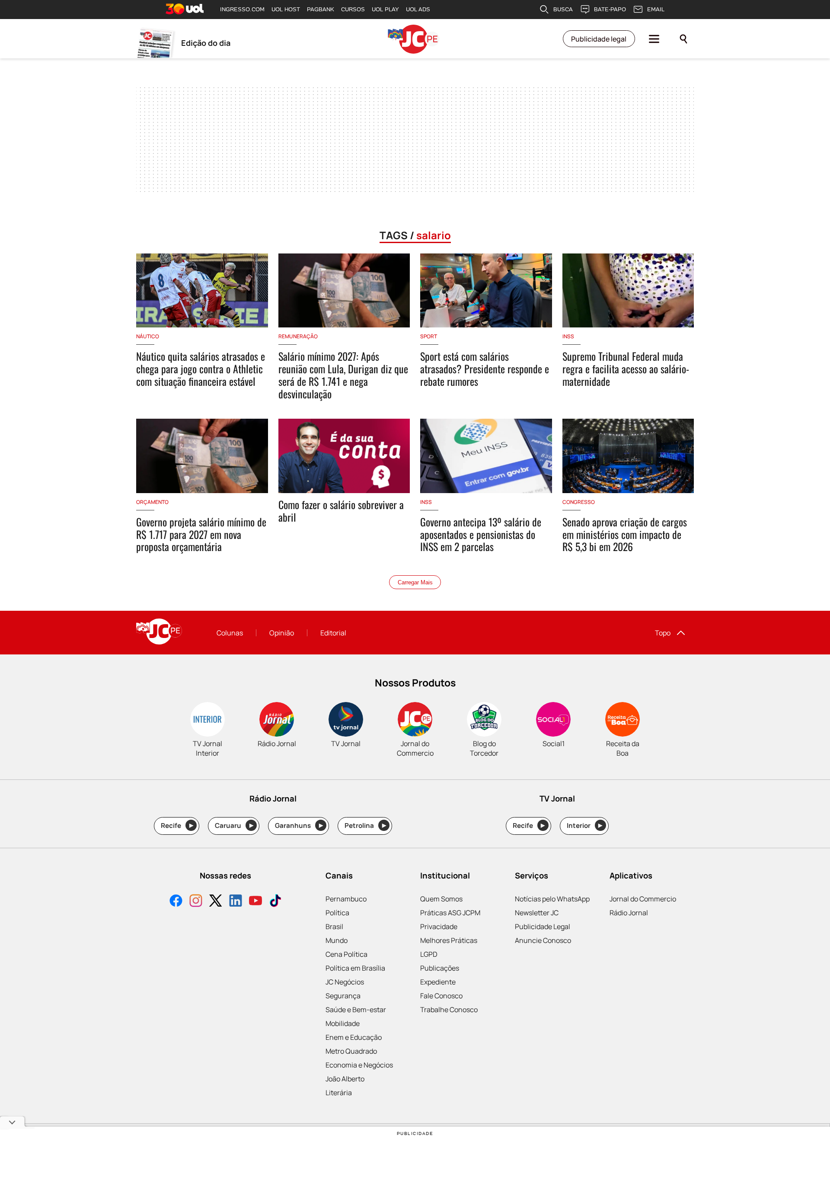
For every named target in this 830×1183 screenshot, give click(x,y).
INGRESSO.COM (242, 9)
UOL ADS (418, 9)
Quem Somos (441, 899)
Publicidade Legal (542, 926)
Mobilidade (343, 1023)
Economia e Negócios (359, 1065)
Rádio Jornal (629, 912)
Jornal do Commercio (643, 899)
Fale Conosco (441, 995)
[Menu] (654, 39)
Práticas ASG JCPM (450, 912)
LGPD (428, 954)
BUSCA (563, 9)
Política (337, 912)
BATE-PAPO (610, 9)
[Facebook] (175, 901)
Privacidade (438, 926)
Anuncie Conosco (543, 940)
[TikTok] (275, 901)
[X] (215, 901)
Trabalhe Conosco (449, 1009)
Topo (662, 633)
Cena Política (346, 954)
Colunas (230, 633)
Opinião (281, 633)
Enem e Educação (354, 1037)
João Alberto (345, 1079)
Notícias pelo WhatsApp (552, 899)
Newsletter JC (537, 912)
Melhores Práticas (448, 940)
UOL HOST (285, 9)
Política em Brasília (355, 968)
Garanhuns (299, 825)
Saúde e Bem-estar (356, 1009)
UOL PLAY (385, 9)
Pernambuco (346, 899)
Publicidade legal (598, 39)
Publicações (439, 968)
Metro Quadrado (351, 1051)
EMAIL (655, 9)
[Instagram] (195, 901)
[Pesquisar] (683, 39)
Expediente (438, 982)
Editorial (333, 633)
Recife (177, 825)
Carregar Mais (415, 582)
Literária (339, 1092)
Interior (585, 825)
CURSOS (353, 9)
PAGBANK (320, 9)
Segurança (343, 995)
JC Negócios (345, 982)
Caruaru (234, 825)
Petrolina (365, 825)
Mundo (337, 940)
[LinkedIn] (235, 901)
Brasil (334, 926)
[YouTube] (255, 901)
